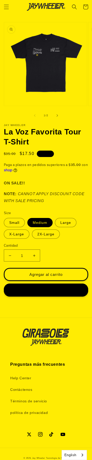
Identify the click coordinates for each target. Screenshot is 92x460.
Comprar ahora (46, 290)
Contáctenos (21, 390)
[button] (6, 7)
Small (14, 223)
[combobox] (74, 455)
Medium (40, 223)
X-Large (16, 234)
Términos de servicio (28, 401)
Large (65, 223)
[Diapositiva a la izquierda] (34, 115)
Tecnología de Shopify (57, 458)
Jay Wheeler (38, 458)
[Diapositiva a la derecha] (57, 115)
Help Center (20, 378)
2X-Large (45, 234)
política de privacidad (29, 413)
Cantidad (11, 245)
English (70, 455)
